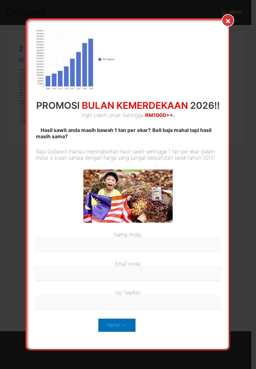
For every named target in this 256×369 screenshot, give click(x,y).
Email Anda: (128, 263)
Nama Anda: (128, 234)
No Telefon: (128, 293)
